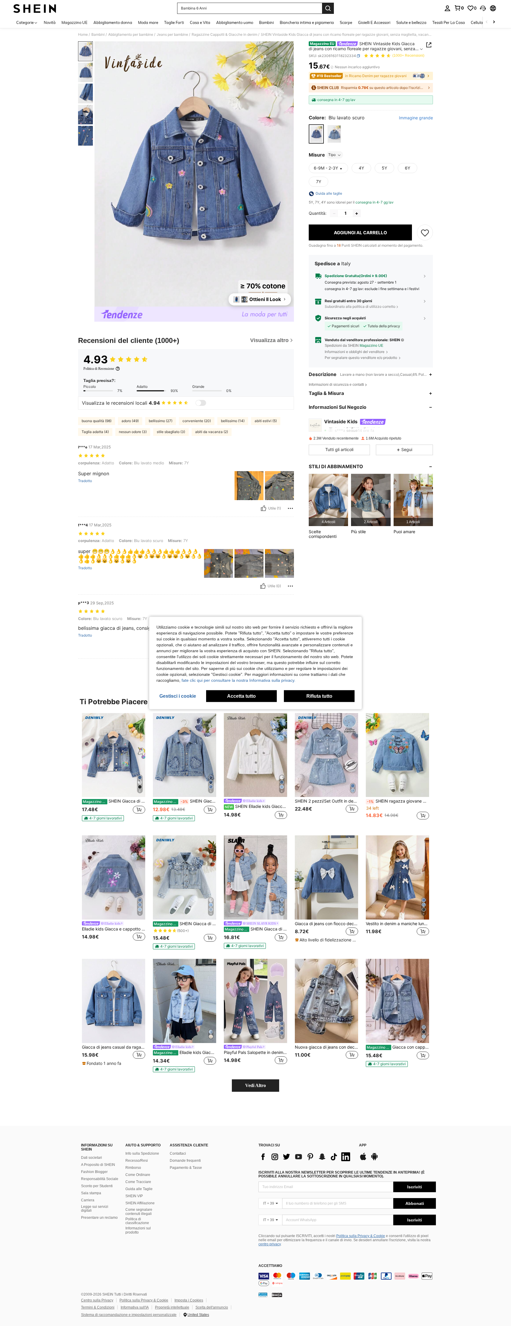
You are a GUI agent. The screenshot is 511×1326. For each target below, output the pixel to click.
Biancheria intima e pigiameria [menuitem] (307, 22)
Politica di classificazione (137, 1221)
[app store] (363, 1159)
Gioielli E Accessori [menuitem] (374, 22)
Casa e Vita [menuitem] (200, 22)
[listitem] (328, 500)
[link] (459, 8)
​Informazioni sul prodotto (138, 1230)
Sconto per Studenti (97, 1186)
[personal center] (447, 8)
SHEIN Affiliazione (140, 1203)
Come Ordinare (137, 1175)
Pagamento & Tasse (186, 1168)
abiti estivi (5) (266, 421)
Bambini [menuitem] (266, 22)
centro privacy (269, 1244)
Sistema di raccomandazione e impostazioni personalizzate (129, 1315)
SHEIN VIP (134, 1196)
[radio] (316, 134)
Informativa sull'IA (135, 1307)
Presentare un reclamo (99, 1218)
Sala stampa (91, 1193)
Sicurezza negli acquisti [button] (345, 318)
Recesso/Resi (136, 1161)
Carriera (87, 1200)
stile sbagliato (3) (171, 431)
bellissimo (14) (233, 421)
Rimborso (133, 1168)
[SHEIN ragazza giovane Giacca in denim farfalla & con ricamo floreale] (397, 755)
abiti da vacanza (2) (211, 431)
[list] (305, 1156)
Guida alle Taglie (139, 1189)
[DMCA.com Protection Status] (277, 1295)
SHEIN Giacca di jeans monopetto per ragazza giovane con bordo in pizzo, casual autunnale (185, 923)
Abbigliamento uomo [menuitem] (234, 22)
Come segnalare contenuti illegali (138, 1212)
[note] (103, 818)
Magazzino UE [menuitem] (75, 22)
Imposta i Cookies (188, 1300)
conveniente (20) (196, 421)
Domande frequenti (185, 1161)
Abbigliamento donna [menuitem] (112, 22)
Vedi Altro (255, 1085)
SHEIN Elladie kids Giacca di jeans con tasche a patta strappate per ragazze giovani (256, 806)
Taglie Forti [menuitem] (174, 22)
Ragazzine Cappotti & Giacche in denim (224, 34)
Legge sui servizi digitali (94, 1209)
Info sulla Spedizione (142, 1153)
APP (362, 1145)
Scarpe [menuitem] (346, 22)
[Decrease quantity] (334, 213)
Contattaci (178, 1153)
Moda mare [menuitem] (148, 22)
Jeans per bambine (172, 34)
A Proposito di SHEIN (98, 1165)
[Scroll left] (487, 22)
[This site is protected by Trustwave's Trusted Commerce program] (262, 1295)
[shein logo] (34, 8)
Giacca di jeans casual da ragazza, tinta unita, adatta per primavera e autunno (113, 1047)
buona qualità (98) (96, 421)
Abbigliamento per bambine (130, 34)
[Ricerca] (328, 8)
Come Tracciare (138, 1182)
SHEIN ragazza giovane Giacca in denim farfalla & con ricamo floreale (398, 801)
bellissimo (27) (160, 421)
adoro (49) (130, 421)
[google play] (374, 1159)
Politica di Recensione (98, 369)
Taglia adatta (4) (95, 431)
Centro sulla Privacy (97, 1300)
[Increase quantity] (356, 213)
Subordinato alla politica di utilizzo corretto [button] (360, 307)
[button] (482, 8)
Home (83, 34)
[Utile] (263, 508)
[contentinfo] (347, 1280)
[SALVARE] (425, 233)
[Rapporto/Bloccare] (290, 508)
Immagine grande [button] (416, 117)
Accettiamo (270, 1266)
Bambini (98, 34)
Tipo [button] (332, 155)
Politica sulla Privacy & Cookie (360, 1236)
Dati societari (91, 1158)
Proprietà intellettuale (172, 1307)
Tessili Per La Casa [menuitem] (448, 22)
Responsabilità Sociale (99, 1179)
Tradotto (85, 481)
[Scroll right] (494, 22)
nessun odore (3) (133, 431)
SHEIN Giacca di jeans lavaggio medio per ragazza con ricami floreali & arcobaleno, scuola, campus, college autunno (114, 801)
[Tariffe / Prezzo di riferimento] (332, 67)
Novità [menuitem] (50, 22)
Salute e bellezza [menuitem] (411, 22)
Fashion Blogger (94, 1172)
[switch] (200, 403)
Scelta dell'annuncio (211, 1307)
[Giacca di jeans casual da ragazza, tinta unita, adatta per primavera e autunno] (113, 1001)
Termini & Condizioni (97, 1307)
